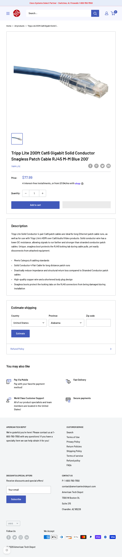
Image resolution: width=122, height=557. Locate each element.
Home (8, 26)
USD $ (10, 523)
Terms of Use (73, 437)
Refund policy (73, 460)
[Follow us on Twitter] (14, 537)
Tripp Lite (15, 166)
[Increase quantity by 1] (42, 193)
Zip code (90, 315)
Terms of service (75, 455)
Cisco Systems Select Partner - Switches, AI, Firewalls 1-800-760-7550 (61, 3)
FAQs (69, 465)
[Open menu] (8, 13)
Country (15, 315)
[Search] (95, 13)
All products (19, 26)
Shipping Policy (74, 451)
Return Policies (74, 446)
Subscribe (16, 499)
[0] (113, 13)
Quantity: (15, 193)
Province (53, 315)
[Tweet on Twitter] (102, 166)
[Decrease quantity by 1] (25, 193)
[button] (86, 204)
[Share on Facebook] (90, 166)
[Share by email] (108, 166)
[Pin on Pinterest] (96, 166)
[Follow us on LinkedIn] (26, 537)
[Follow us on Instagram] (20, 537)
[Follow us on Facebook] (8, 537)
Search (70, 432)
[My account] (106, 13)
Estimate (20, 333)
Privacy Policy (73, 441)
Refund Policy (17, 349)
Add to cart (35, 205)
